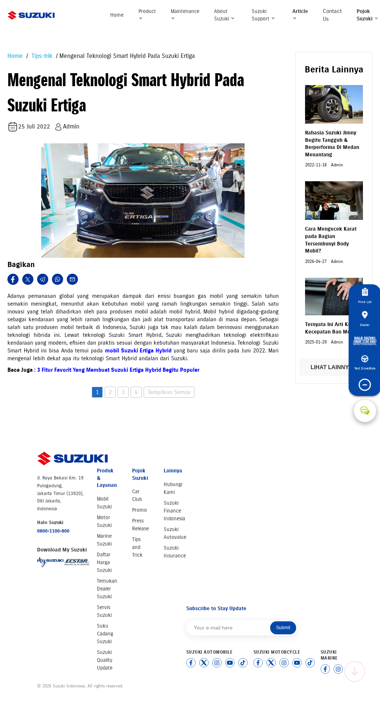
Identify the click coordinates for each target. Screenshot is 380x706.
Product (147, 11)
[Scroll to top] (354, 671)
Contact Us (332, 15)
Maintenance (185, 11)
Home (117, 15)
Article (300, 11)
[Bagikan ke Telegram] (42, 279)
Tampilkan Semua (169, 392)
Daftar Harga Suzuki (104, 562)
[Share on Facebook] (13, 279)
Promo (139, 510)
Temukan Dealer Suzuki (107, 589)
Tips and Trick (137, 547)
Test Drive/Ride (365, 368)
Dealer (365, 324)
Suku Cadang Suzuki (105, 634)
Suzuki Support (261, 15)
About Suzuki (222, 15)
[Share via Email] (72, 279)
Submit (283, 627)
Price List (364, 301)
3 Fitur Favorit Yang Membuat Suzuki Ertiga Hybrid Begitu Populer (118, 370)
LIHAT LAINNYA (332, 367)
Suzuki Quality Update (104, 660)
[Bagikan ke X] (27, 279)
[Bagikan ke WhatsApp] (57, 279)
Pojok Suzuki (365, 15)
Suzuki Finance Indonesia (174, 511)
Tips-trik (41, 55)
